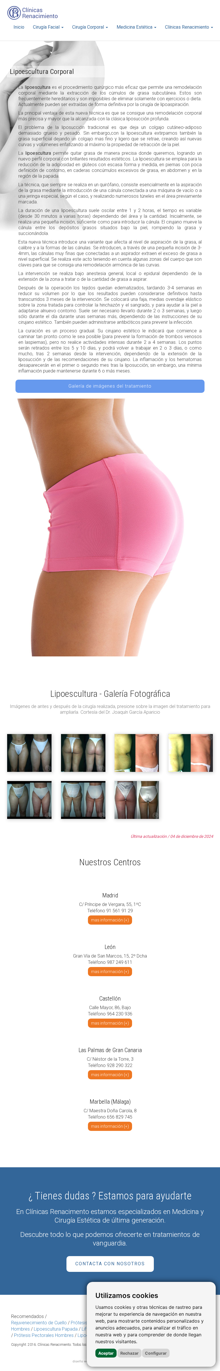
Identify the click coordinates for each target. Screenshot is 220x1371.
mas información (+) (110, 920)
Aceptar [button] (106, 1353)
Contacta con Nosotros (110, 1263)
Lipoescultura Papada (56, 1329)
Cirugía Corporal (88, 27)
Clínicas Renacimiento (187, 27)
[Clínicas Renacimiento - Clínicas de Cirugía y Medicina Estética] (32, 13)
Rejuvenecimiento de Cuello (39, 1322)
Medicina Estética (135, 27)
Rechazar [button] (129, 1353)
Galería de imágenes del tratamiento (110, 386)
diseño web (81, 1361)
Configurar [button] (156, 1353)
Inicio (18, 27)
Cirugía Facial (47, 27)
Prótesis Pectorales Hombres (44, 1335)
